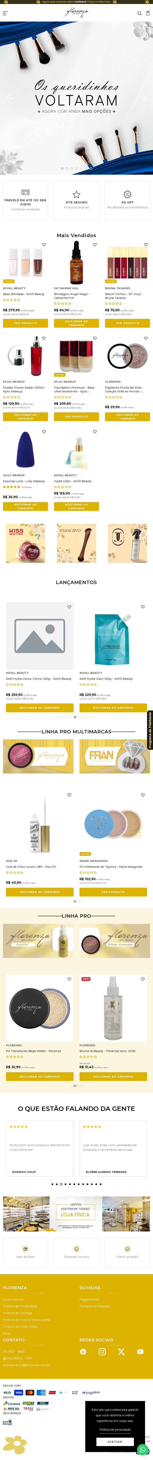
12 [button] (94, 717)
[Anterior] (10, 98)
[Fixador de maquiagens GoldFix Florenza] (38, 941)
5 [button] (81, 169)
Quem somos (13, 1299)
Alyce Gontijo (17, 860)
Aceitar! (115, 1441)
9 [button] (85, 717)
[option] (76, 98)
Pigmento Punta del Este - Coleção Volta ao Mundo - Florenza (124, 391)
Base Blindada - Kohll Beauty (23, 294)
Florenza (113, 381)
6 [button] (86, 169)
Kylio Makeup (14, 381)
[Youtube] (140, 1351)
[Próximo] (143, 98)
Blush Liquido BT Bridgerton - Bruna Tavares (38, 679)
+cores (9, 281)
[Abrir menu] (10, 12)
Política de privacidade (115, 1429)
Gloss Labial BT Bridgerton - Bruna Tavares (110, 679)
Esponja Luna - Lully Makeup (24, 481)
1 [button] (62, 169)
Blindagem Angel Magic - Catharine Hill (72, 296)
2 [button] (67, 169)
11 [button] (91, 717)
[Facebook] (83, 1351)
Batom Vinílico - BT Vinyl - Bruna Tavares (124, 296)
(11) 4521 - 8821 (14, 1351)
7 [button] (91, 169)
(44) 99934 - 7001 (19, 1358)
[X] (121, 1351)
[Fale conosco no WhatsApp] (142, 1449)
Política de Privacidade (20, 1306)
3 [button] (72, 169)
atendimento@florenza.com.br (26, 1365)
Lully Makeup (14, 475)
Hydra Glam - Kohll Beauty (72, 481)
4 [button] (77, 169)
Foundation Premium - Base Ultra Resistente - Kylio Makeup (74, 391)
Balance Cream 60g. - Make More (103, 867)
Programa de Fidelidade (150, 730)
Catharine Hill (66, 288)
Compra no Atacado (94, 1306)
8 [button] (81, 717)
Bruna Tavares (117, 288)
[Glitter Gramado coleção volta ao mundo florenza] (114, 941)
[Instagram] (102, 1351)
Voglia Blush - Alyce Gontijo (26, 867)
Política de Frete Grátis (20, 1326)
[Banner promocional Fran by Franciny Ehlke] (114, 756)
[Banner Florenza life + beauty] (38, 756)
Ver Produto (25, 323)
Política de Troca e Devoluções (26, 1320)
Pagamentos (89, 1299)
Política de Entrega (17, 1313)
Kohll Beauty (14, 288)
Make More (88, 860)
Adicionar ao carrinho (76, 323)
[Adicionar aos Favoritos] (44, 244)
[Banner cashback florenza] (76, 2)
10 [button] (88, 717)
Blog (6, 1333)
